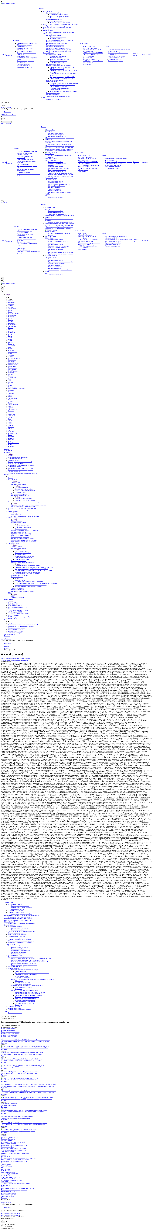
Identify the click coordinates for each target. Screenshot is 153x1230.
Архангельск (12, 302)
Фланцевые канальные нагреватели (25, 998)
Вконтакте (7, 112)
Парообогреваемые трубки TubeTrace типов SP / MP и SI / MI (29, 961)
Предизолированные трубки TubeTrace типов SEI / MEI (28, 960)
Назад (11, 454)
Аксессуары (18, 1005)
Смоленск (11, 411)
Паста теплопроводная (57, 62)
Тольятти (10, 420)
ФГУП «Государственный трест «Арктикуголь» (15, 1183)
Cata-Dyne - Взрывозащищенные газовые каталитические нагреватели (62, 85)
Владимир (11, 316)
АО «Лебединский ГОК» (91, 54)
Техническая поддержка (115, 61)
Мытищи (10, 356)
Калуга (10, 336)
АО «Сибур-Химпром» (90, 48)
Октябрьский (12, 377)
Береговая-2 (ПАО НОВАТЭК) (92, 49)
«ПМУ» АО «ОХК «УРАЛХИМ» (93, 53)
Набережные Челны (14, 358)
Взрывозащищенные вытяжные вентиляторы (28, 995)
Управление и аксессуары (22, 977)
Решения (16, 40)
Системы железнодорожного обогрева (58, 48)
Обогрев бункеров (22, 46)
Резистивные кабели (56, 18)
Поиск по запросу (6, 121)
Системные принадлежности (55, 21)
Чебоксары (11, 436)
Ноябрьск (11, 374)
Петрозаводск (12, 387)
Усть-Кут (10, 428)
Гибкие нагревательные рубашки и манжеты (59, 40)
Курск (9, 347)
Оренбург (11, 382)
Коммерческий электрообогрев (59, 59)
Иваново (10, 328)
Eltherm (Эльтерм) (48, 34)
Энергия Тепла (47, 11)
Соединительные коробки (54, 19)
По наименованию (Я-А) (8, 1030)
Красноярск (11, 345)
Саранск (10, 406)
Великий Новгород (13, 313)
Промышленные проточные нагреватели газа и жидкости (60, 24)
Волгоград (11, 318)
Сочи (9, 412)
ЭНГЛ (44, 97)
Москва (10, 353)
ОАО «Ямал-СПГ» (89, 46)
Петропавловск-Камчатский (16, 388)
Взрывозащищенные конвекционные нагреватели (30, 992)
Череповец (11, 439)
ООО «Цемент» (88, 51)
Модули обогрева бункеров (54, 80)
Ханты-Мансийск (13, 433)
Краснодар (11, 344)
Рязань (10, 400)
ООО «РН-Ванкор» (89, 59)
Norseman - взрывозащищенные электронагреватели (59, 88)
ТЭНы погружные (20, 971)
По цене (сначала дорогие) (9, 1036)
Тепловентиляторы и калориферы (25, 1001)
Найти (3, 1222)
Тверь (9, 419)
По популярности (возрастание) (10, 1032)
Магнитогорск (12, 352)
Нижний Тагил (12, 364)
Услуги (107, 46)
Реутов (10, 395)
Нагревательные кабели (53, 13)
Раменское (11, 393)
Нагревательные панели (53, 64)
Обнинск (10, 376)
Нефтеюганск (12, 360)
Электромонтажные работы (116, 56)
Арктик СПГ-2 (87, 64)
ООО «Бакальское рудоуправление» (88, 56)
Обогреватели (19, 981)
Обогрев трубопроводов (24, 45)
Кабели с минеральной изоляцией (60, 16)
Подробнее (4, 1043)
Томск (10, 422)
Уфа (9, 430)
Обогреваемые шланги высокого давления (59, 49)
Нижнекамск (12, 361)
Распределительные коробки (55, 45)
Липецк (10, 348)
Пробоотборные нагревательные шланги (58, 51)
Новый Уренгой (13, 371)
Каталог (41, 8)
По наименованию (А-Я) (8, 1028)
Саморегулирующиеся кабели (59, 14)
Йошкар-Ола (11, 332)
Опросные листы (136, 54)
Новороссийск (12, 368)
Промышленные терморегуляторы (56, 43)
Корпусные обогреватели (22, 982)
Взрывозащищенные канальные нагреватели (28, 993)
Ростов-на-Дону (12, 398)
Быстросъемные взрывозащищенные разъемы (60, 32)
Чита (9, 441)
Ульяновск (11, 427)
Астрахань (11, 304)
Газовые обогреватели (23, 64)
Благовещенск (12, 308)
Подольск (11, 390)
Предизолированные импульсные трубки (58, 65)
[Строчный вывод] (3, 1038)
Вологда (10, 320)
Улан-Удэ (10, 425)
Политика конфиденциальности (10, 1213)
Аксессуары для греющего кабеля (60, 22)
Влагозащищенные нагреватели (24, 1003)
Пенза (9, 384)
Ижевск (10, 329)
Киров (10, 337)
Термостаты (18, 989)
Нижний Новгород (13, 363)
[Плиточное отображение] (1, 1038)
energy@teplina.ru (6, 639)
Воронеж (10, 321)
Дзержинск (11, 323)
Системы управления (52, 94)
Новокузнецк (12, 366)
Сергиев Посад (12, 409)
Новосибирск (12, 369)
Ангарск (10, 300)
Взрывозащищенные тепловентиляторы (27, 997)
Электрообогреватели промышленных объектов (24, 66)
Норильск (11, 372)
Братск (10, 310)
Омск (9, 379)
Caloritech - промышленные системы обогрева (64, 83)
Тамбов (10, 417)
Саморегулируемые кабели (58, 37)
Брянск (10, 312)
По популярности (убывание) (10, 1033)
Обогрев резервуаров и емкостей (27, 43)
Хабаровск (11, 431)
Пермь (10, 385)
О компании (9, 54)
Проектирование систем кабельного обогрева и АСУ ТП (119, 50)
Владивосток (12, 315)
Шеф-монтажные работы (116, 59)
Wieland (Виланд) (48, 30)
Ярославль (11, 446)
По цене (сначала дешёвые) (9, 1035)
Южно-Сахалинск (13, 443)
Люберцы (11, 350)
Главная (3, 54)
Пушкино (11, 392)
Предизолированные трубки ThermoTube (62, 77)
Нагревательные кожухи (53, 41)
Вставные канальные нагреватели (25, 1000)
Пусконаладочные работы (116, 57)
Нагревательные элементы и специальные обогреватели (32, 973)
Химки (10, 435)
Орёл (9, 380)
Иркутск (10, 331)
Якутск (10, 444)
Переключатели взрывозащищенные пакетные (57, 27)
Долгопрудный (12, 324)
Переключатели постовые (24, 51)
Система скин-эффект (23, 56)
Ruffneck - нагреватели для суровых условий (63, 91)
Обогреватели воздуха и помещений (26, 974)
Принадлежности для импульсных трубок (62, 78)
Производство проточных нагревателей (24, 48)
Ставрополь (11, 414)
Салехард (10, 401)
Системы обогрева (52, 81)
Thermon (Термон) (48, 53)
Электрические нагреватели (23, 987)
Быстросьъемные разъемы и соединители (13, 1150)
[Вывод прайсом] (4, 1038)
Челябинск (11, 438)
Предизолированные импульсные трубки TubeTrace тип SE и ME (62, 68)
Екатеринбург (12, 326)
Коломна (10, 340)
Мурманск (11, 355)
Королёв (10, 342)
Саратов (10, 407)
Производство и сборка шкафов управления (56, 29)
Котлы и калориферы (21, 976)
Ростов (10, 396)
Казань (10, 334)
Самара (10, 403)
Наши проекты (84, 43)
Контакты (145, 54)
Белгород (10, 307)
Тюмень (10, 423)
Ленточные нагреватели (53, 99)
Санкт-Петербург (13, 404)
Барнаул (10, 305)
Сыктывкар (11, 415)
